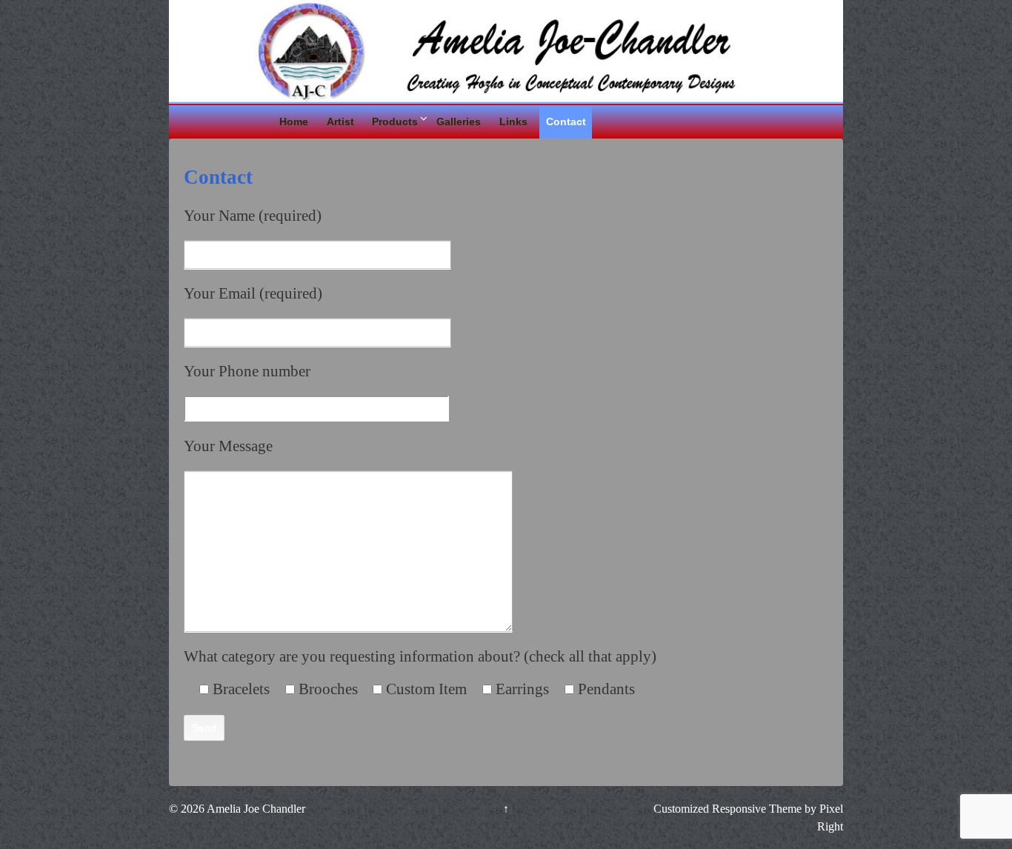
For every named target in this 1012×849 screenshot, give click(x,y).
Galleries (458, 121)
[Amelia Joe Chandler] (506, 49)
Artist (340, 121)
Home (293, 121)
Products (395, 121)
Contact (566, 121)
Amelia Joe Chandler (254, 808)
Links (513, 121)
